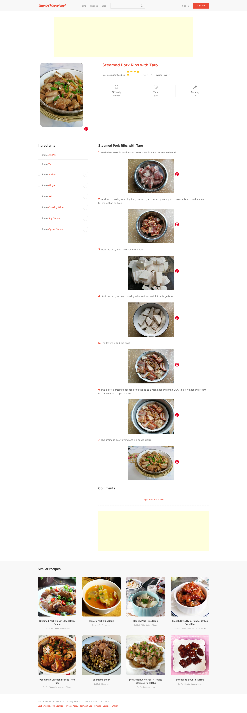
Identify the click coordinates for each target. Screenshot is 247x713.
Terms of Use (90, 701)
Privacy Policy (73, 701)
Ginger (52, 185)
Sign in (185, 6)
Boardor (106, 706)
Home (83, 6)
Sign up (201, 5)
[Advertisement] (123, 37)
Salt (50, 196)
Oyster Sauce (55, 229)
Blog (104, 6)
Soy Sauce (54, 218)
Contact (105, 701)
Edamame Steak (101, 679)
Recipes (94, 6)
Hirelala (97, 706)
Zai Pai (52, 155)
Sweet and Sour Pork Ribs (190, 679)
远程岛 (115, 706)
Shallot (52, 174)
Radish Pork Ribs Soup (145, 620)
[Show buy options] (85, 174)
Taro (50, 164)
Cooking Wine (55, 207)
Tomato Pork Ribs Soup (101, 620)
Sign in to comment (153, 499)
